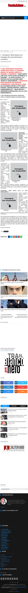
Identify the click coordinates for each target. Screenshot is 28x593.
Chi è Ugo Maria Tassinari (6, 556)
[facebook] (10, 582)
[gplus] (24, 1)
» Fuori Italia (4, 542)
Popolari (14, 406)
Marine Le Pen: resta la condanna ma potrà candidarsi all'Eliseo (12, 283)
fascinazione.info (23, 587)
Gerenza (2, 563)
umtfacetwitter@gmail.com (6, 587)
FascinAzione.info (13, 584)
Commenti (23, 406)
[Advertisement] (14, 34)
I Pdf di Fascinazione (5, 561)
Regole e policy (4, 564)
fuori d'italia (6, 50)
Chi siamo (3, 555)
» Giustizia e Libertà (5, 531)
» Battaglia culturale (6, 532)
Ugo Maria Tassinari (19, 586)
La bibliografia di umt (5, 560)
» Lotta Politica (4, 529)
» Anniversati (4, 548)
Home (2, 50)
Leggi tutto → (4, 507)
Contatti (2, 566)
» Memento (3, 545)
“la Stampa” (5, 99)
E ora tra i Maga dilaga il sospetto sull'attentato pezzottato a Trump (13, 310)
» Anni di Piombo (5, 547)
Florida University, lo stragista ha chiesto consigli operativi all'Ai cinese (14, 296)
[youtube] (21, 1)
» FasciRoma (4, 537)
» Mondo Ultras (4, 535)
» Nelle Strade (4, 534)
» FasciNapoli (4, 539)
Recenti (5, 406)
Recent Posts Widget (3, 572)
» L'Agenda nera (5, 544)
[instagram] (26, 1)
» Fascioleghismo (5, 540)
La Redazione (4, 558)
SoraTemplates (16, 591)
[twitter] (19, 1)
